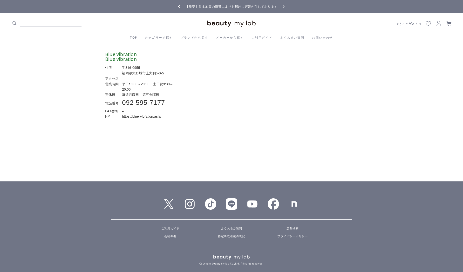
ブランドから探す (194, 38)
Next (279, 6)
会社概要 (170, 236)
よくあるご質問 (292, 38)
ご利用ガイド (262, 38)
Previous (183, 6)
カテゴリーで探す (159, 38)
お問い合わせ (322, 38)
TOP (133, 38)
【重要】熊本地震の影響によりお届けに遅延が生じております (231, 6)
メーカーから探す (230, 38)
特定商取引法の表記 (231, 236)
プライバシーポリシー (292, 236)
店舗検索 (292, 228)
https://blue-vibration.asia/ (141, 116)
